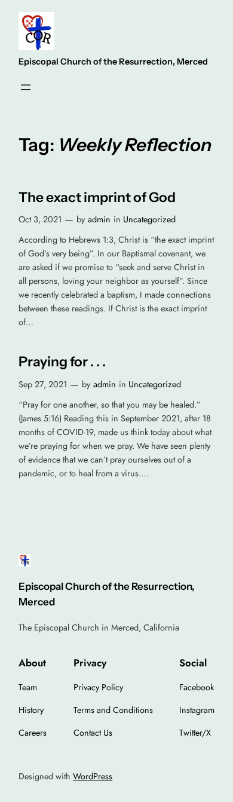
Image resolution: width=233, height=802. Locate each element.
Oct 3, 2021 (40, 219)
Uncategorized (149, 219)
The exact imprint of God (97, 197)
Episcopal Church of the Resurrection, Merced (113, 61)
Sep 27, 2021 (43, 384)
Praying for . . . (62, 362)
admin (99, 219)
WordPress (92, 776)
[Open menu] (26, 87)
